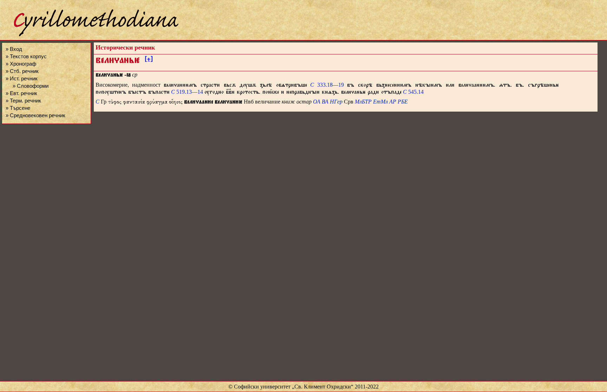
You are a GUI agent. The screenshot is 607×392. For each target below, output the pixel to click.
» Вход (14, 49)
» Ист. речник (22, 78)
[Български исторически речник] (90, 35)
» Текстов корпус (26, 56)
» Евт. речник (21, 93)
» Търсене (18, 108)
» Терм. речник (23, 101)
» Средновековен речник (35, 115)
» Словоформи (30, 86)
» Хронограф (21, 64)
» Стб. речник (22, 71)
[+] (149, 60)
